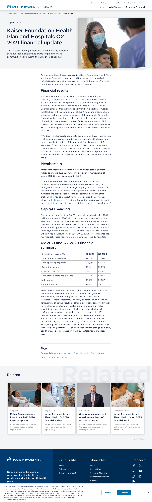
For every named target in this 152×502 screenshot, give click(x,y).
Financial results (81, 353)
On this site (67, 460)
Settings (108, 492)
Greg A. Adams (65, 145)
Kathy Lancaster (56, 200)
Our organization (98, 353)
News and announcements (54, 357)
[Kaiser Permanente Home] (24, 460)
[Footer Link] (140, 466)
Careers (93, 480)
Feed (134, 481)
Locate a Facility (130, 3)
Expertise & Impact (67, 473)
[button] (100, 3)
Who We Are (65, 469)
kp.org (93, 465)
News (61, 465)
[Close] (148, 492)
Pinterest (140, 476)
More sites (98, 460)
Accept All (124, 492)
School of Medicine (98, 473)
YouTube (140, 471)
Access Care (117, 3)
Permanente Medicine (99, 477)
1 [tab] (137, 439)
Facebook (134, 465)
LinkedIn (134, 471)
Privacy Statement (19, 500)
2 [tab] (141, 439)
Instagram (133, 476)
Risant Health (96, 469)
